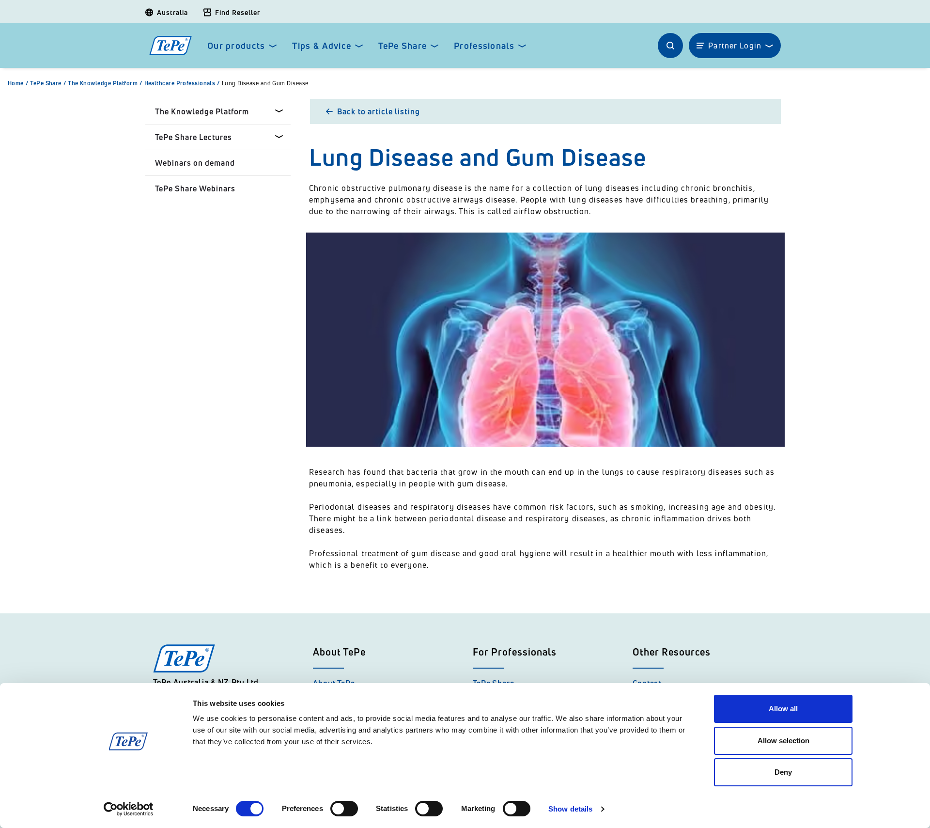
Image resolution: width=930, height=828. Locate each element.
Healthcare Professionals (182, 83)
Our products (236, 45)
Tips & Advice (321, 45)
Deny (783, 772)
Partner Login (734, 45)
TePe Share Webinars (195, 188)
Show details (570, 809)
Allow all (783, 708)
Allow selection (783, 740)
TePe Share (402, 45)
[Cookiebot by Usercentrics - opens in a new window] (128, 809)
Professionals (484, 45)
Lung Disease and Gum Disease (265, 83)
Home (18, 83)
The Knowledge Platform (105, 83)
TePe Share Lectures (193, 137)
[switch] (344, 808)
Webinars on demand (195, 163)
